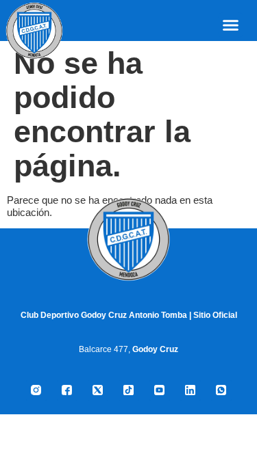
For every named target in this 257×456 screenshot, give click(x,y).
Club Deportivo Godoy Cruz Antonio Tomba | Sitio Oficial (129, 315)
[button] (231, 25)
